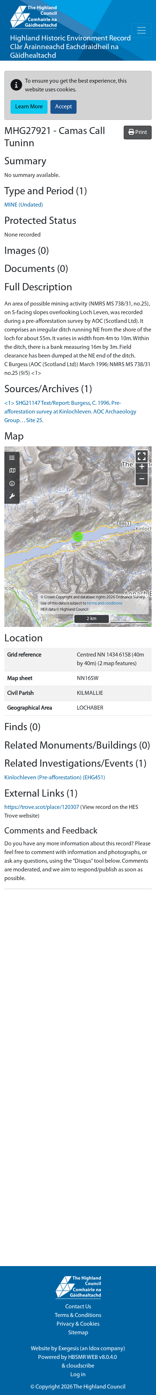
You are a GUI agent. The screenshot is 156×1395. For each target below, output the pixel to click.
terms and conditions (104, 604)
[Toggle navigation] (141, 30)
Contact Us (78, 1307)
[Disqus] (78, 985)
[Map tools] (12, 496)
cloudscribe (80, 1366)
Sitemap (78, 1333)
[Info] (12, 484)
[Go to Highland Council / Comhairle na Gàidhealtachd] (33, 14)
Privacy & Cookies (78, 1324)
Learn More (29, 107)
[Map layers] (12, 458)
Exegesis (68, 1349)
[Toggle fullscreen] (142, 456)
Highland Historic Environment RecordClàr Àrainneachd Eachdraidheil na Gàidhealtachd (70, 47)
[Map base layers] (12, 471)
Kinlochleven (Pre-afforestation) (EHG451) (54, 778)
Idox (94, 1349)
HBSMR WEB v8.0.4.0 (93, 1357)
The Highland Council (99, 1387)
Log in (78, 1375)
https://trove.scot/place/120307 (41, 807)
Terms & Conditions (78, 1315)
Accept (63, 107)
